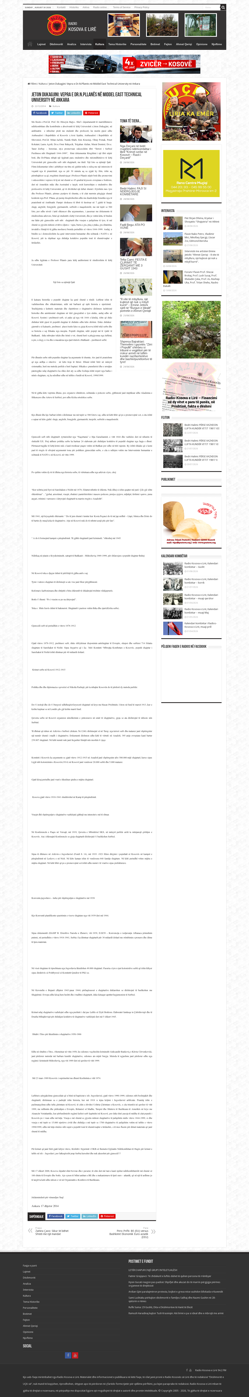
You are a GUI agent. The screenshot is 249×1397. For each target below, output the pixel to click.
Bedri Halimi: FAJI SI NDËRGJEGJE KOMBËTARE (133, 191)
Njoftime (217, 44)
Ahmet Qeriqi (184, 44)
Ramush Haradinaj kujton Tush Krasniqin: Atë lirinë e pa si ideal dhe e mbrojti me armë (176, 1313)
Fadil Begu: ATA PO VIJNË (132, 226)
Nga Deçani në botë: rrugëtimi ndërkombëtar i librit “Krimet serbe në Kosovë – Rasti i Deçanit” (135, 151)
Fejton (168, 44)
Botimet (155, 44)
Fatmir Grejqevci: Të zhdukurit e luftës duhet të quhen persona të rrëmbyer (170, 1276)
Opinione (201, 44)
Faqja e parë (30, 44)
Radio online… (101, 7)
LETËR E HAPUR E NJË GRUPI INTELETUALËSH (153, 1270)
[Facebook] (68, 1355)
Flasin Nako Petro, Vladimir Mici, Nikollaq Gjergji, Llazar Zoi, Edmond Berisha (200, 237)
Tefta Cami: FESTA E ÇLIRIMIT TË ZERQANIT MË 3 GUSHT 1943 (133, 264)
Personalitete (138, 44)
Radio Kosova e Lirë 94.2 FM (210, 1370)
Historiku (74, 7)
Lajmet (41, 44)
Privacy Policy (141, 7)
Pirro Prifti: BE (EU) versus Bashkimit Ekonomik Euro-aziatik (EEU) (128, 1233)
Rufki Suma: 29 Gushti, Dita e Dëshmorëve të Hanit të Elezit (161, 1307)
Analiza (71, 44)
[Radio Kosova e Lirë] (124, 25)
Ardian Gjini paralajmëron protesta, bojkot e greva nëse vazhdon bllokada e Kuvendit (176, 1291)
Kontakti (61, 7)
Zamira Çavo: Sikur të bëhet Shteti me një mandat (51, 1231)
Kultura (99, 44)
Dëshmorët (56, 44)
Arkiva (86, 7)
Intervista (85, 44)
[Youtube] (75, 1355)
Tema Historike (117, 44)
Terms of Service (122, 7)
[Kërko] (223, 7)
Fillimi (33, 83)
